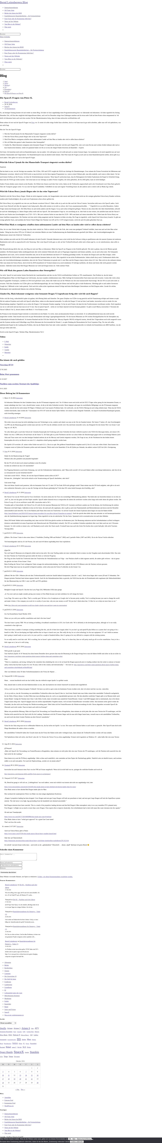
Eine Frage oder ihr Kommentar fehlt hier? (19, 53)
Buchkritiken (8, 968)
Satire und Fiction (10, 1009)
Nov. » (23, 1089)
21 (26, 1079)
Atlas (32, 1028)
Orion (20, 1043)
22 (32, 1079)
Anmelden (7, 1097)
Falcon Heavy (25, 1035)
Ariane (10, 1028)
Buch (14, 1031)
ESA (10, 1035)
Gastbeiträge (8, 985)
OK (70, 1139)
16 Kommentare (9, 108)
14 (26, 1075)
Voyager (17, 1056)
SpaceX (7, 106)
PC (24, 1043)
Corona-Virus (30, 1031)
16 (37, 1075)
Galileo (36, 1035)
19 (14, 1079)
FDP (31, 1035)
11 (8, 1075)
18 (8, 1079)
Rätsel (6, 1007)
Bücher (6, 965)
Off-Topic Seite (9, 44)
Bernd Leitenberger (11, 102)
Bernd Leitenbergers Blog (14, 2)
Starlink (27, 1052)
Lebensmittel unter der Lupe (13, 993)
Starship (34, 1051)
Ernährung (7, 982)
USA (1, 1056)
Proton (27, 1043)
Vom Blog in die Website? (13, 59)
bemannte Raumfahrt (6, 1031)
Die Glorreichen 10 (10, 976)
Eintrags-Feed (8, 1100)
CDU (24, 1031)
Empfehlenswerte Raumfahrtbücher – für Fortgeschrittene (24, 50)
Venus (11, 1056)
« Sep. (18, 1089)
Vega (6, 1056)
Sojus (29, 1047)
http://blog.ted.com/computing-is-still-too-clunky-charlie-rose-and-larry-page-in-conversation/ (37, 605)
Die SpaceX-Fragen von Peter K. (13, 93)
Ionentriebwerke (11, 1039)
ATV (37, 1028)
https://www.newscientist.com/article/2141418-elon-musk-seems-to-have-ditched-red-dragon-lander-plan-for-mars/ (40, 787)
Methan (34, 1039)
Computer (7, 973)
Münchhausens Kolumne (12, 996)
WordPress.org (9, 1106)
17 (3, 1079)
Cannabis (19, 1031)
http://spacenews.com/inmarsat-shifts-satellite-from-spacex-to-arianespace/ (27, 774)
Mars (29, 1039)
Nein (74, 1139)
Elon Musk (3, 1035)
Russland (2, 1047)
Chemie (6, 971)
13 (20, 1075)
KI (5, 990)
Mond (1, 1043)
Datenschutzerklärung (12, 41)
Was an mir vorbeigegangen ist (14, 1015)
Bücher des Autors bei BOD (14, 47)
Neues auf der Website (12, 56)
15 (32, 1075)
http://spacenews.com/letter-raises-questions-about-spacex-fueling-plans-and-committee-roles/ (33, 656)
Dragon (37, 1031)
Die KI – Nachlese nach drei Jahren (24, 899)
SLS (24, 1047)
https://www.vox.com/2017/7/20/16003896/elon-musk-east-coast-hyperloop (27, 817)
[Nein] (92, 1139)
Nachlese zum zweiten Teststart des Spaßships (19, 384)
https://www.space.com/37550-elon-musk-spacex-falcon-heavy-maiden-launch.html (30, 833)
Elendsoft (7, 765)
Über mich (8, 62)
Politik (6, 1001)
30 (37, 1083)
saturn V (14, 1047)
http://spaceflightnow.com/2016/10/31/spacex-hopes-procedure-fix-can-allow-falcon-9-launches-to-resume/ (38, 513)
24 (3, 1083)
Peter (33, 122)
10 (3, 1075)
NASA (15, 1043)
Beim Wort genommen (9, 374)
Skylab (19, 1047)
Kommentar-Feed (9, 1103)
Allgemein (7, 962)
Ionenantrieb (3, 1039)
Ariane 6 (25, 1028)
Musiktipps (7, 998)
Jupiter (24, 1039)
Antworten (19, 398)
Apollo (3, 1028)
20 (20, 1079)
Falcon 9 (16, 1035)
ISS (19, 1039)
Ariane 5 (17, 1028)
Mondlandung (7, 1043)
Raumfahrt (7, 1004)
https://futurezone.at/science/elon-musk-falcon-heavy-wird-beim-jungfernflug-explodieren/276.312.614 (36, 840)
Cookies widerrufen (77, 1141)
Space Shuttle (6, 1052)
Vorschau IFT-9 (6, 365)
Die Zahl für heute (10, 979)
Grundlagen (8, 987)
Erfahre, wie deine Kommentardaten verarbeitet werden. (55, 877)
